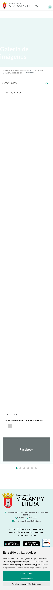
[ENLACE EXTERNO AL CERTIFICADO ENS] (45, 544)
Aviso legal (38, 529)
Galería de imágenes (13, 73)
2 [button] (20, 468)
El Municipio (38, 70)
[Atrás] (3, 93)
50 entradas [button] (10, 414)
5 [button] (32, 468)
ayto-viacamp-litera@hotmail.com (27, 521)
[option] (26, 449)
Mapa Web (26, 529)
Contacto (14, 529)
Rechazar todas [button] (26, 579)
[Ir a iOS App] (31, 544)
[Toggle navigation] (50, 7)
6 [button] (36, 468)
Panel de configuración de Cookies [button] (26, 584)
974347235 (32, 518)
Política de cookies (27, 535)
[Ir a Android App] (11, 544)
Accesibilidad (37, 532)
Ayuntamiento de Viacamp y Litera (15, 70)
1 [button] (16, 468)
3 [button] (24, 468)
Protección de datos (19, 532)
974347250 (21, 518)
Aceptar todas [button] (26, 573)
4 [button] (28, 468)
